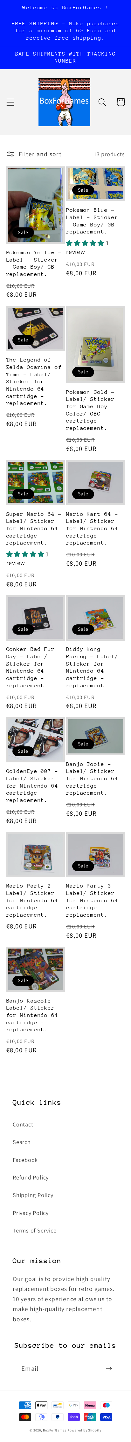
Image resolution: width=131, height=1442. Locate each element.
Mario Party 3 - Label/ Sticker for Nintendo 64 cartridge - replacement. (92, 900)
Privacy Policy (31, 1213)
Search (22, 1142)
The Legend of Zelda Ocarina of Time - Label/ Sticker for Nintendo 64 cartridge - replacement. (34, 381)
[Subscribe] (109, 1368)
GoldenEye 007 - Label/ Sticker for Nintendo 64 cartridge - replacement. (32, 785)
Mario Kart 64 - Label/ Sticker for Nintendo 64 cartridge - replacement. (92, 528)
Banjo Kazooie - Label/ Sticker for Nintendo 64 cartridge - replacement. (32, 1015)
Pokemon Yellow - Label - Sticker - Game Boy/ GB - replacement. (34, 263)
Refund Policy (31, 1177)
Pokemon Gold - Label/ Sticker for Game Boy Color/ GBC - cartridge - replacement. (90, 410)
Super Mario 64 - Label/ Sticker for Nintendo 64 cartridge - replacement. (34, 528)
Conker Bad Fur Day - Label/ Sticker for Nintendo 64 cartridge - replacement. (30, 667)
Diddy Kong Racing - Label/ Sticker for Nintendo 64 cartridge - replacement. (92, 667)
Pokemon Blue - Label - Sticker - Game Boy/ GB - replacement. (93, 221)
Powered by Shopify (84, 1430)
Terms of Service (34, 1230)
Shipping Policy (33, 1195)
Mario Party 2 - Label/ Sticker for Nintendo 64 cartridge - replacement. (32, 900)
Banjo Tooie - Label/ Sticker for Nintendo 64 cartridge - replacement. (92, 778)
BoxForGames (54, 1430)
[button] (10, 102)
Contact (23, 1124)
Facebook (25, 1160)
